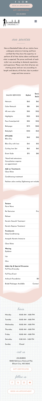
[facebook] (15, 2)
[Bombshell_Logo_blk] (11, 19)
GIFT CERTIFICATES (21, 10)
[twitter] (19, 2)
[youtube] (26, 2)
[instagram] (23, 2)
